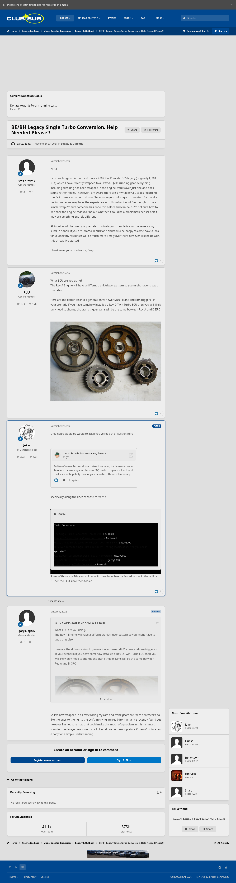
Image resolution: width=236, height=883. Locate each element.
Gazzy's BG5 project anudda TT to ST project (79, 560)
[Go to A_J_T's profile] (27, 279)
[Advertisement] (86, 63)
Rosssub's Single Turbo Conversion (74, 564)
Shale (188, 790)
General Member (28, 449)
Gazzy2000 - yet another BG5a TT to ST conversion (83, 555)
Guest (189, 741)
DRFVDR (190, 774)
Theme (13, 876)
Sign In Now (124, 760)
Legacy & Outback (72, 143)
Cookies (45, 876)
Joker (26, 445)
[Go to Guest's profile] (176, 742)
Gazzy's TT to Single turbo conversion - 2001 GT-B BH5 (85, 542)
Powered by (212, 876)
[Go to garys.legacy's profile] (13, 144)
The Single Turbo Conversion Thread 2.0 (77, 534)
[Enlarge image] (106, 678)
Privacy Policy (29, 876)
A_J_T (27, 292)
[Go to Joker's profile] (27, 432)
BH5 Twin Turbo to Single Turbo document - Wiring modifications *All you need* (100, 546)
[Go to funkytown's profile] (176, 759)
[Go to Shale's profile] (176, 792)
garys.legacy (24, 143)
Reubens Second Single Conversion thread (79, 538)
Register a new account (48, 760)
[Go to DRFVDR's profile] (176, 775)
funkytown (192, 758)
